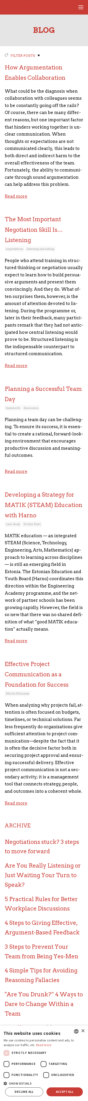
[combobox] (76, 1031)
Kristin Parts (32, 524)
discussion (30, 408)
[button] (44, 1083)
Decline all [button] (24, 1092)
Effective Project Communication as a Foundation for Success (37, 674)
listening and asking (40, 249)
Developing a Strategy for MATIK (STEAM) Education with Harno (43, 505)
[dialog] (44, 1063)
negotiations (14, 249)
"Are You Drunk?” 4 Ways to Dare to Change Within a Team (44, 1004)
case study (13, 524)
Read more (16, 196)
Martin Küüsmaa (17, 693)
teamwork (13, 408)
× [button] (82, 1031)
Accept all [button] (65, 1092)
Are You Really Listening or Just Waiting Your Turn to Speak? (43, 875)
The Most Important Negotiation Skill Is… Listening (34, 229)
